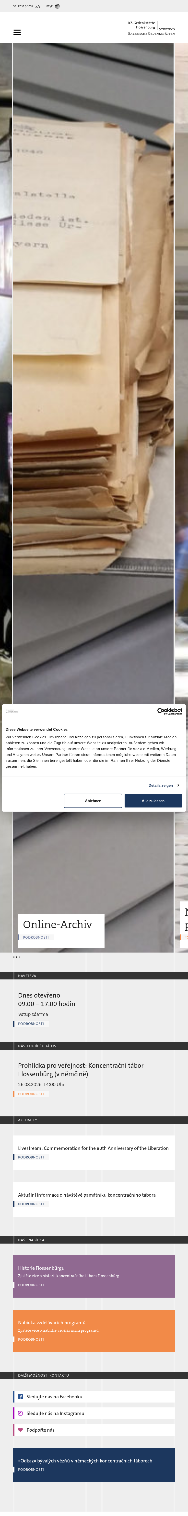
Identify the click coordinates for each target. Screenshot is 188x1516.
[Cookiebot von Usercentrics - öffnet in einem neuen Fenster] (161, 711)
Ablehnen (93, 801)
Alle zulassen (153, 801)
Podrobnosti (31, 1023)
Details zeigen (161, 785)
